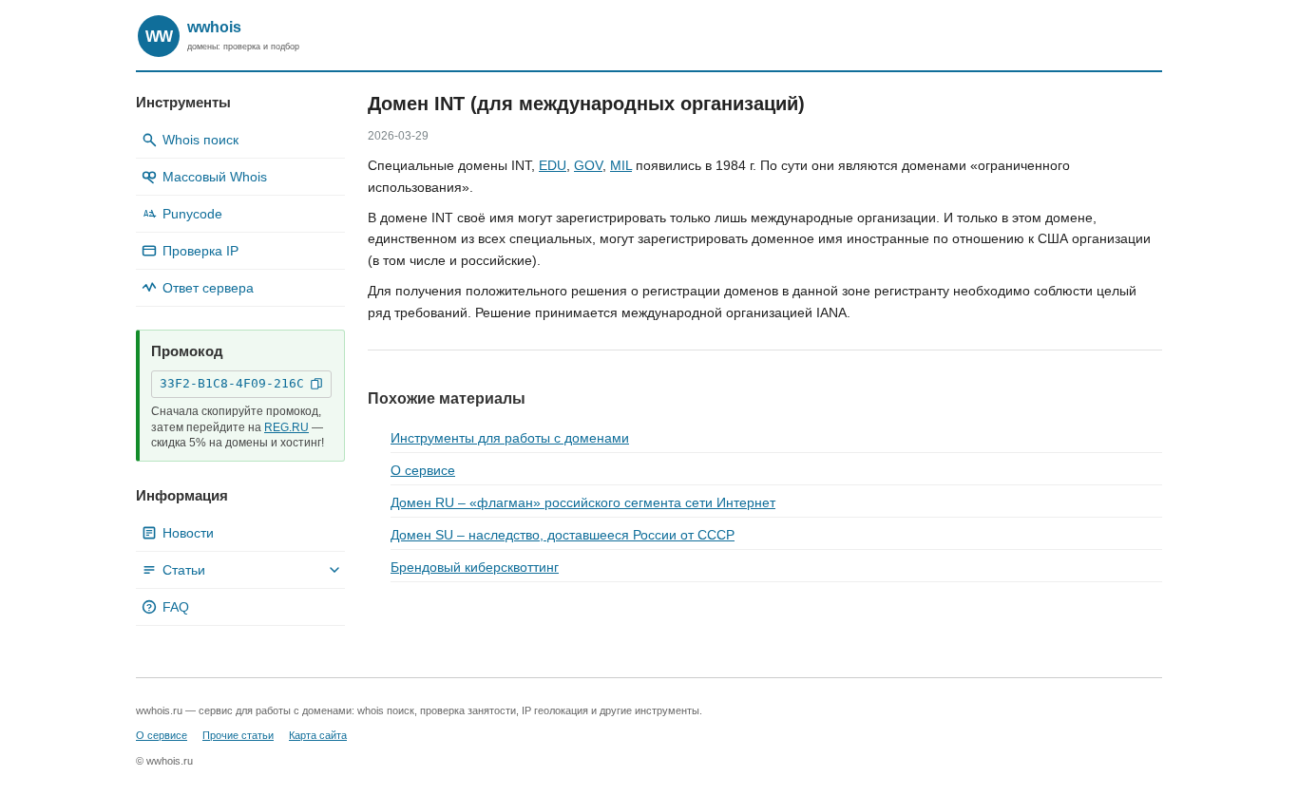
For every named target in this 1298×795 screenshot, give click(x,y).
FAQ (167, 607)
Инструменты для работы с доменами (510, 437)
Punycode (182, 213)
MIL (621, 165)
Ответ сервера (208, 287)
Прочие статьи (238, 735)
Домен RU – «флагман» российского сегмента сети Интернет (583, 502)
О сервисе (423, 470)
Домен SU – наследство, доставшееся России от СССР (563, 534)
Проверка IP (200, 250)
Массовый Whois (214, 176)
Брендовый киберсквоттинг (475, 567)
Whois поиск (200, 139)
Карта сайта (318, 735)
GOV (588, 165)
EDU (552, 165)
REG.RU (286, 427)
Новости (188, 532)
